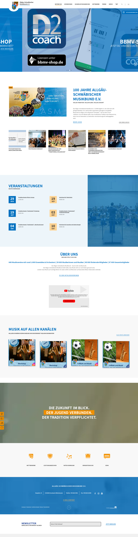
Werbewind (112, 508)
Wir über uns (58, 4)
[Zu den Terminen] (2, 414)
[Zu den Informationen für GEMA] (107, 458)
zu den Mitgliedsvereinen (69, 275)
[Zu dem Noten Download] (69, 458)
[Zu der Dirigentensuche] (88, 458)
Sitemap (41, 507)
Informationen (68, 4)
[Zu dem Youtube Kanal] (102, 493)
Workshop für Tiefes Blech (65, 197)
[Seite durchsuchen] (122, 4)
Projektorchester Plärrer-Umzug (26, 197)
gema (107, 465)
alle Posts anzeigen (123, 334)
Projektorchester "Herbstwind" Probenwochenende (67, 211)
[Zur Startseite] (14, 7)
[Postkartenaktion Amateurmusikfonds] (17, 138)
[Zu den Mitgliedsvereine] (2, 423)
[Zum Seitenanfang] (69, 508)
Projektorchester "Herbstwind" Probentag (28, 211)
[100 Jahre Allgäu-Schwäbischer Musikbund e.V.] (38, 102)
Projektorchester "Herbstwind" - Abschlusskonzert (30, 224)
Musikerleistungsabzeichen (82, 4)
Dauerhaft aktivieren (69, 301)
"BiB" (116, 4)
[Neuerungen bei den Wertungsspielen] (57, 138)
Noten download (69, 465)
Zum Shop (125, 49)
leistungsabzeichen (50, 465)
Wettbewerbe (95, 4)
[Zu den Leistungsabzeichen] (50, 458)
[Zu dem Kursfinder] (2, 418)
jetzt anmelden (111, 524)
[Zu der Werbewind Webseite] (115, 508)
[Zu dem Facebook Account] (95, 493)
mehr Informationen (84, 306)
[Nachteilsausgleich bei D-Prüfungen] (77, 138)
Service (111, 4)
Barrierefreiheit (46, 507)
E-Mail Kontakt (69, 500)
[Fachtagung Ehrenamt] (37, 138)
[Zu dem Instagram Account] (98, 493)
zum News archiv (124, 122)
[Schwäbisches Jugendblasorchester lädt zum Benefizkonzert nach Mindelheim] (97, 138)
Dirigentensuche (88, 465)
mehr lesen (77, 122)
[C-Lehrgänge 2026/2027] (116, 138)
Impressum (24, 507)
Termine (104, 4)
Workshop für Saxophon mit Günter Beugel (70, 224)
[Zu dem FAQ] (2, 428)
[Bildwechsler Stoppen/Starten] (135, 64)
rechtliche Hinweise (35, 507)
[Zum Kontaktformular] (128, 4)
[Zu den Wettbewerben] (31, 458)
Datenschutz (28, 507)
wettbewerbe (31, 465)
